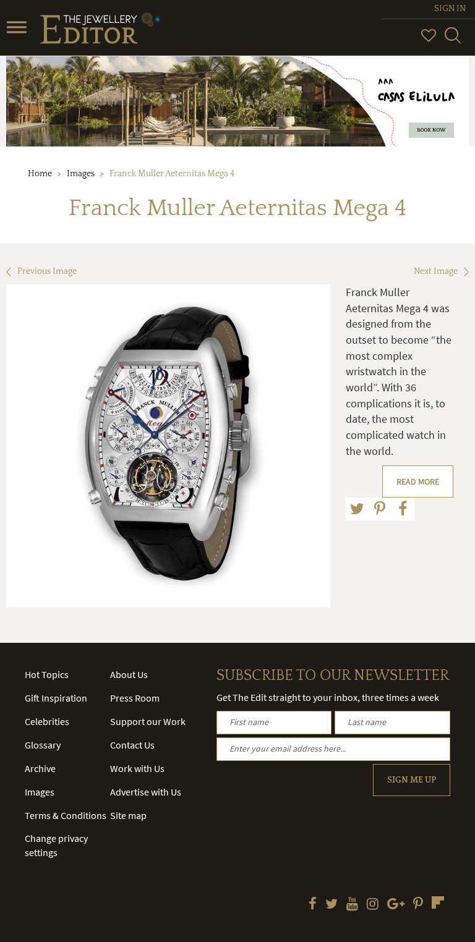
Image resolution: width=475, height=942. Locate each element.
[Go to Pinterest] (418, 905)
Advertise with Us (145, 792)
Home (40, 174)
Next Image (436, 271)
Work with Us (137, 768)
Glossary (43, 745)
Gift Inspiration (56, 698)
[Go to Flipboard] (438, 902)
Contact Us (132, 745)
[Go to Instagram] (373, 905)
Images (81, 174)
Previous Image (47, 271)
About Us (129, 674)
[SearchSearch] (453, 41)
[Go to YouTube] (352, 905)
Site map (128, 815)
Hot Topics (47, 674)
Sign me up (411, 780)
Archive (40, 768)
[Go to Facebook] (313, 905)
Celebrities (47, 721)
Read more (417, 481)
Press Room (135, 698)
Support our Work (148, 721)
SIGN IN (450, 9)
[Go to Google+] (395, 905)
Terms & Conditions (65, 815)
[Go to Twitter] (331, 905)
